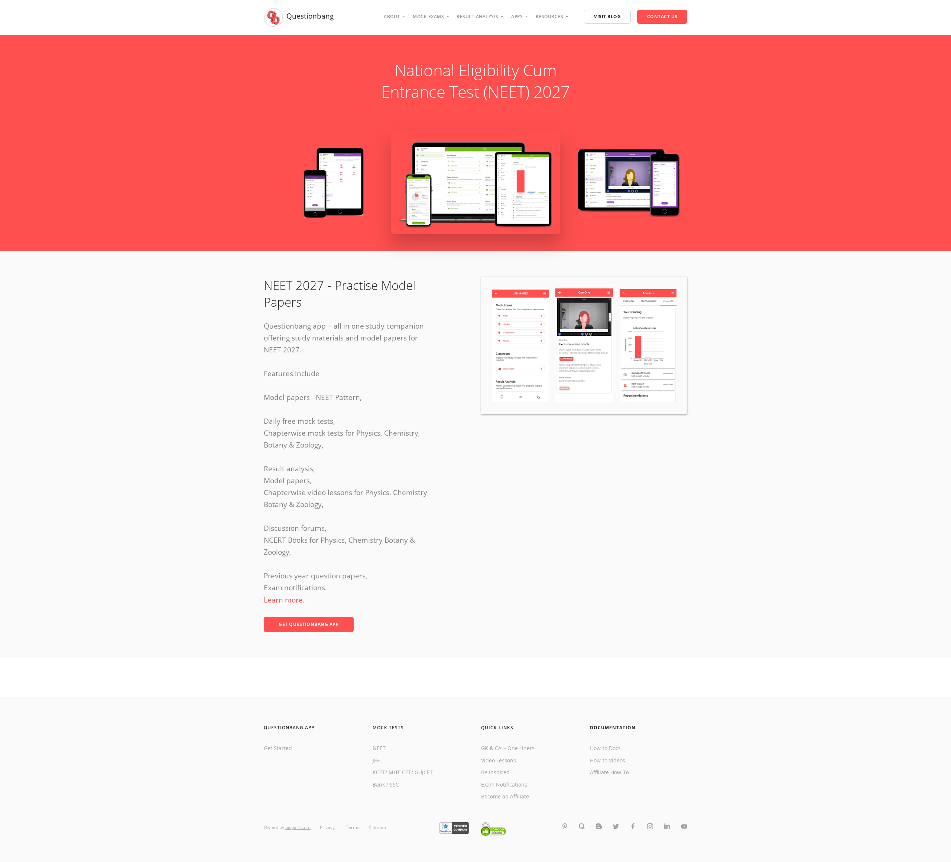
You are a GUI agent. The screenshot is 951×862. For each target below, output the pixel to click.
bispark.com (298, 827)
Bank (379, 784)
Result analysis (478, 16)
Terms (352, 827)
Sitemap (377, 827)
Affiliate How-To (609, 772)
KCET (379, 772)
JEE (376, 760)
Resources (550, 16)
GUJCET (424, 772)
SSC (394, 784)
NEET (379, 748)
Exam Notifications (504, 784)
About (392, 16)
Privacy (328, 827)
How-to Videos (607, 760)
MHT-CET (400, 772)
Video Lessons (498, 760)
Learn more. (284, 600)
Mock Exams (428, 16)
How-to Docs (605, 748)
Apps (517, 16)
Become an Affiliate (505, 796)
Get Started (278, 748)
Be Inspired (495, 772)
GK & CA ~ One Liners (508, 748)
